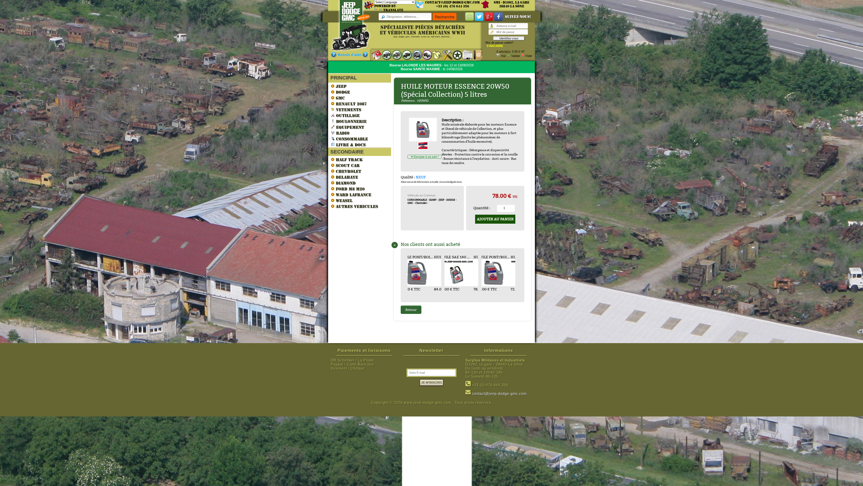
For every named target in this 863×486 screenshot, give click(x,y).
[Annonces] (465, 55)
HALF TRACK (348, 159)
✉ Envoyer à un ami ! (424, 156)
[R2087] (415, 55)
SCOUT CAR (347, 165)
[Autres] (425, 55)
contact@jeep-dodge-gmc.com (452, 2)
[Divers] (455, 55)
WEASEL (343, 200)
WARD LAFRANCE (352, 194)
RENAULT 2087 (350, 104)
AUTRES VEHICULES (356, 206)
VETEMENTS (348, 109)
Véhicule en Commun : (422, 195)
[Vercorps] (435, 55)
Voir (503, 56)
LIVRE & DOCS (350, 144)
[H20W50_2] (424, 148)
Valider (515, 56)
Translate (393, 10)
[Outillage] (445, 55)
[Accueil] (374, 55)
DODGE (342, 92)
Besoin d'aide (349, 55)
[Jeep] (384, 55)
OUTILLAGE (347, 115)
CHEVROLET (347, 171)
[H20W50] (424, 139)
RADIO (342, 133)
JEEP (340, 86)
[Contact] (475, 55)
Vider (528, 56)
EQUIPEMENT (349, 127)
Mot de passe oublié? (499, 42)
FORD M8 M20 (349, 189)
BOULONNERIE (351, 121)
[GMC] (405, 55)
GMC (339, 98)
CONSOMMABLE (351, 139)
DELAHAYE (346, 177)
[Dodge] (394, 55)
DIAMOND (345, 183)
